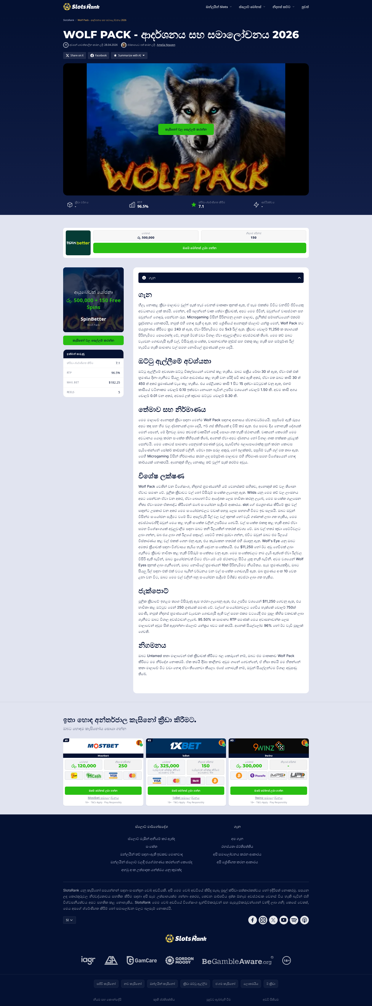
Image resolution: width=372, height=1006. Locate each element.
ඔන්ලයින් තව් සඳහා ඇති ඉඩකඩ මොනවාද (151, 854)
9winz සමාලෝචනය (268, 798)
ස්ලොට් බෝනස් (250, 7)
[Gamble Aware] (238, 960)
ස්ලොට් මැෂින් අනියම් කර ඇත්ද (151, 838)
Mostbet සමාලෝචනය (103, 798)
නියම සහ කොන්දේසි (107, 999)
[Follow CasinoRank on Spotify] (294, 920)
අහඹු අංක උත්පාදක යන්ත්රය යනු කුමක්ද (151, 869)
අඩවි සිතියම (271, 999)
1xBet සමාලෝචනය (185, 798)
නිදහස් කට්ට (281, 7)
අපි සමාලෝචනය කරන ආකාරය (237, 854)
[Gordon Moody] (179, 960)
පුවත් (305, 7)
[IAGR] (88, 960)
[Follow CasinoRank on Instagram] (263, 920)
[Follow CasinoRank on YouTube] (283, 920)
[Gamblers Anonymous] (111, 960)
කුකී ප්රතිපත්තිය (164, 999)
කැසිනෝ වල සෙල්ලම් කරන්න (186, 129)
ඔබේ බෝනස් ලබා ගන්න (200, 248)
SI (67, 920)
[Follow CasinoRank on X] (273, 920)
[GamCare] (142, 960)
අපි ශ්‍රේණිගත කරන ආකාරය (237, 862)
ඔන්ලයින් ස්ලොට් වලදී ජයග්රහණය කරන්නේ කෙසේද (151, 862)
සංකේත (151, 846)
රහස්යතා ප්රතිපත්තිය (237, 846)
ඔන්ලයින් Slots (217, 7)
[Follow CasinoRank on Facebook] (252, 920)
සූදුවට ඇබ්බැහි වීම (219, 999)
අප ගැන (237, 838)
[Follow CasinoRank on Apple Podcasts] (304, 920)
